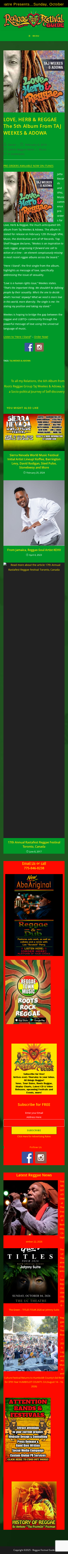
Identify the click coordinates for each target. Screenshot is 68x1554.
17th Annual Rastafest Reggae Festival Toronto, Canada (34, 844)
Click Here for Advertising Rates (34, 1136)
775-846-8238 (34, 868)
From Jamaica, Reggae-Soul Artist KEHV (34, 550)
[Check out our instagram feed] (39, 347)
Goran (12, 144)
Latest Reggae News (21, 149)
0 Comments (16, 154)
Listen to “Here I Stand (16, 336)
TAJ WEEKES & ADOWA (19, 360)
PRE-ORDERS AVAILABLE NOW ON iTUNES (28, 166)
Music (43, 149)
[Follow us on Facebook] (28, 347)
